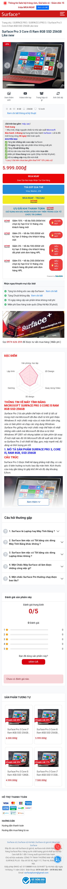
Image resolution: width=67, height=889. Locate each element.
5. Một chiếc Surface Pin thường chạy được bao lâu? (33, 579)
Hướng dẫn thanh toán (13, 825)
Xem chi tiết (43, 7)
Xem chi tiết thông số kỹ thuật (21, 113)
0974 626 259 (14, 342)
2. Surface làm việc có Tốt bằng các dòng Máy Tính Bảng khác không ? (32, 542)
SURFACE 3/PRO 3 (37, 22)
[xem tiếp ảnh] (59, 65)
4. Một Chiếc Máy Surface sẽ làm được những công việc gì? (30, 566)
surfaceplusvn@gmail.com (36, 873)
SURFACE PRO (20, 22)
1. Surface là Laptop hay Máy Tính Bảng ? (32, 531)
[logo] (11, 14)
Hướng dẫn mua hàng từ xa (15, 830)
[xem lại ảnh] (7, 65)
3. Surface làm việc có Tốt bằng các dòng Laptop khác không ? (32, 554)
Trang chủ (6, 22)
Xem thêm (32, 501)
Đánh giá (33, 662)
